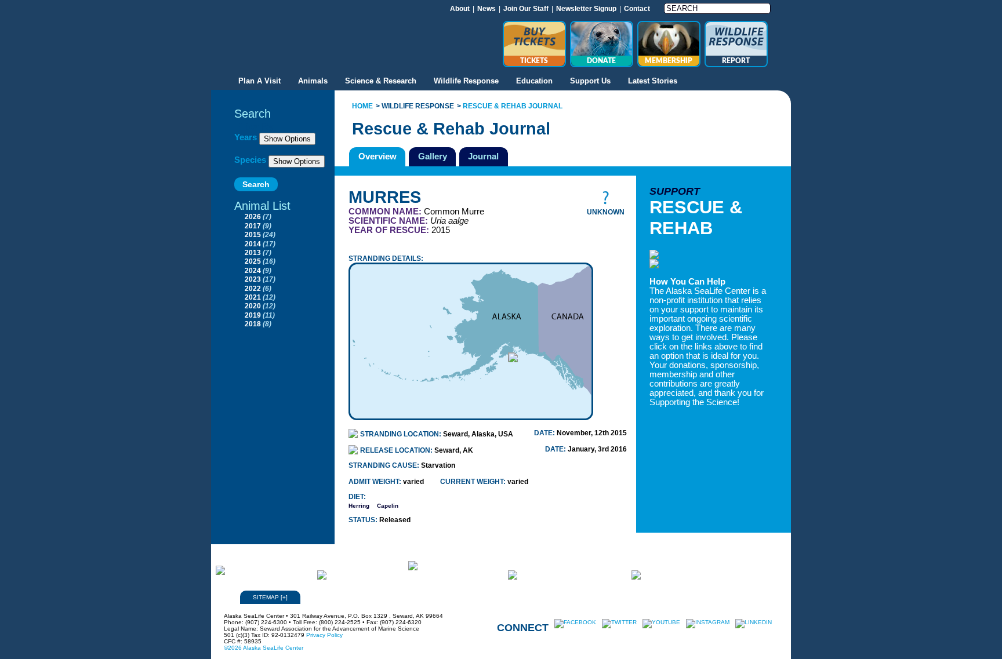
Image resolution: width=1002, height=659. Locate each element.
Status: (363, 520)
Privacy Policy (324, 635)
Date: (545, 433)
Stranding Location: (401, 434)
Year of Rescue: (389, 230)
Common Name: (386, 211)
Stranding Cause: (384, 465)
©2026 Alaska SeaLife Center (263, 648)
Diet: (357, 497)
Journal (483, 156)
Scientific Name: (389, 220)
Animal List (262, 205)
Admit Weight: (375, 482)
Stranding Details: (385, 258)
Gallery (432, 156)
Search (252, 113)
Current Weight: (473, 482)
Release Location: (397, 450)
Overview (377, 156)
